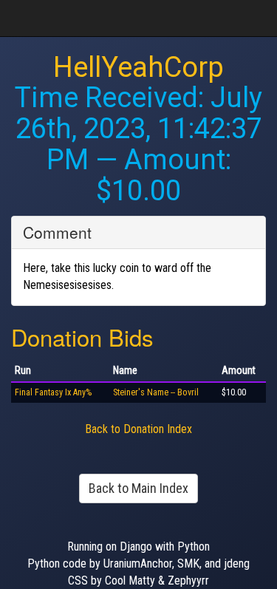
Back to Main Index (138, 488)
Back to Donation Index (138, 429)
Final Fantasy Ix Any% (53, 392)
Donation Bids (82, 336)
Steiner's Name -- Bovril (156, 392)
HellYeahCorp (138, 67)
